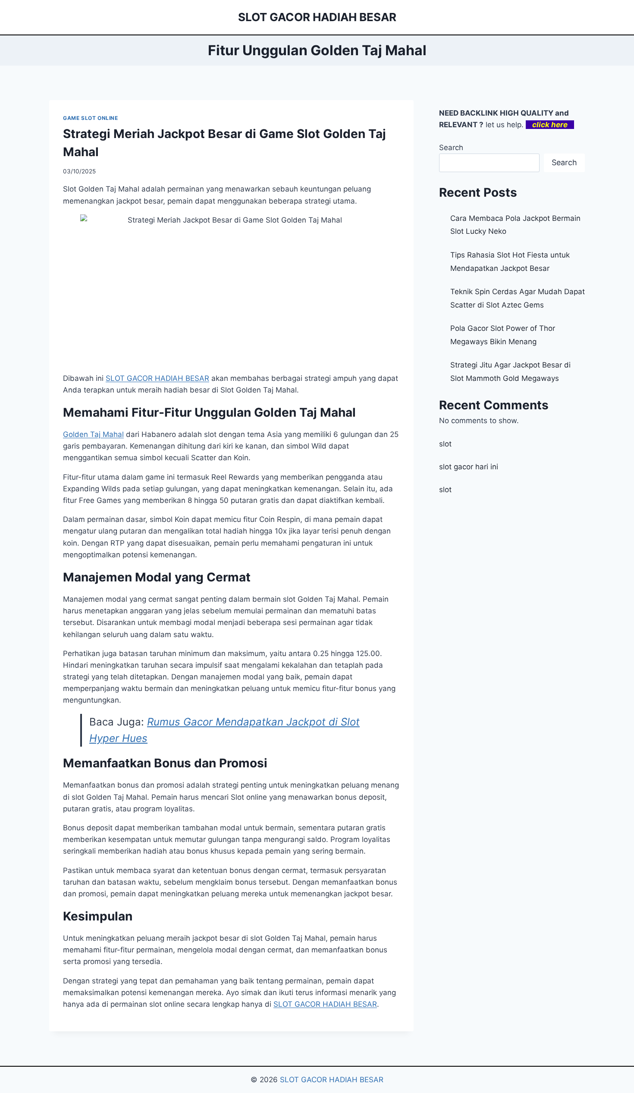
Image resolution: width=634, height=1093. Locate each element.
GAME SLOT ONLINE (90, 118)
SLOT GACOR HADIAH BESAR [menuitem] (157, 378)
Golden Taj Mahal (93, 434)
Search (451, 147)
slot (445, 444)
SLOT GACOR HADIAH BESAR (325, 1004)
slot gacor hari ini (468, 466)
